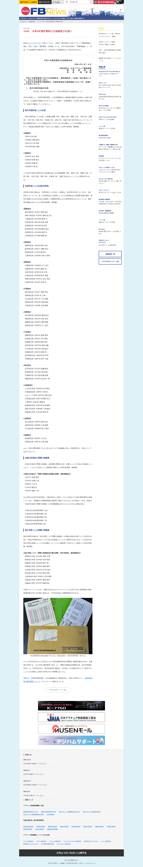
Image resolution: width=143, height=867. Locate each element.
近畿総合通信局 (99, 826)
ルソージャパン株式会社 (64, 844)
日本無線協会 (50, 814)
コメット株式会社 (106, 841)
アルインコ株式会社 (55, 841)
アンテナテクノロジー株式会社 (72, 841)
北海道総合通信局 (28, 826)
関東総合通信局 (52, 826)
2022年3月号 (32, 21)
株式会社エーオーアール (91, 841)
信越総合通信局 (64, 826)
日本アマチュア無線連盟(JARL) (92, 811)
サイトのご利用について (71, 860)
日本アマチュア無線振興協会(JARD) (33, 814)
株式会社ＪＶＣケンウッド (30, 844)
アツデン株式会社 (41, 841)
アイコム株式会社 (28, 841)
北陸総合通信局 (76, 826)
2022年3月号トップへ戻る (58, 690)
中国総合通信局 (111, 826)
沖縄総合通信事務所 (52, 829)
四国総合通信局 (27, 829)
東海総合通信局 (87, 826)
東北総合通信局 (40, 826)
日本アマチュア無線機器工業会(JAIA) (69, 811)
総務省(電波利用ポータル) (30, 811)
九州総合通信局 (39, 829)
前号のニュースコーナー (32, 43)
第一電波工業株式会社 (47, 844)
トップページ (23, 21)
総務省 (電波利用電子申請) (48, 811)
